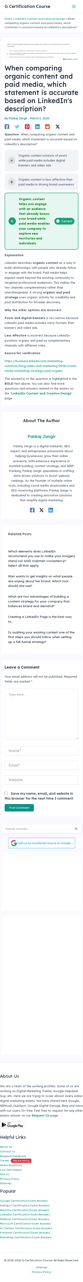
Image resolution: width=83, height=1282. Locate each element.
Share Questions (11, 1165)
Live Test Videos (11, 1169)
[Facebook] (7, 126)
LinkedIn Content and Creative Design (40, 18)
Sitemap (5, 1183)
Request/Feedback (13, 1156)
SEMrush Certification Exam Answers (24, 1219)
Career (15, 1160)
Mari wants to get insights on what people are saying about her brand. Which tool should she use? (40, 581)
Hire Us (4, 1174)
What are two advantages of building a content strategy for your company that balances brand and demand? (39, 601)
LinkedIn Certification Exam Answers (25, 1214)
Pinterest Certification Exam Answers (25, 1232)
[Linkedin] (37, 126)
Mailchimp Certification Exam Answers (26, 1237)
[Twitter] (17, 126)
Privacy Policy (9, 1179)
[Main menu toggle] (73, 6)
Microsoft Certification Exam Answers (25, 1223)
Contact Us (7, 1151)
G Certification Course (27, 6)
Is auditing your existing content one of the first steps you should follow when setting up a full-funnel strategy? (41, 637)
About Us (6, 1146)
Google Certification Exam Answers (24, 1200)
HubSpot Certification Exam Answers (25, 1205)
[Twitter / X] (57, 126)
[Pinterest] (27, 126)
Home (8, 18)
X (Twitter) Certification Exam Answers (26, 1228)
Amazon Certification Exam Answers (24, 1210)
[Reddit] (47, 126)
